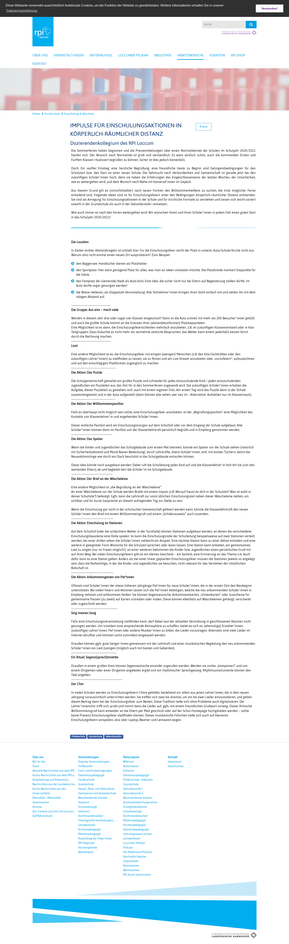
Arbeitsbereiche (190, 55)
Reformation (131, 766)
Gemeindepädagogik (136, 829)
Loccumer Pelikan (133, 55)
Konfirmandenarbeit (90, 815)
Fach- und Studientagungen (95, 770)
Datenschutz (176, 766)
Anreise (37, 806)
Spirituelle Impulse (134, 856)
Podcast (128, 847)
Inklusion (83, 811)
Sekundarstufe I (114, 736)
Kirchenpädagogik (89, 829)
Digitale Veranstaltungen (94, 761)
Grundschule (52, 113)
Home (36, 113)
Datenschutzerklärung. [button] (22, 10)
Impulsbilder (131, 861)
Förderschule (78, 736)
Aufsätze (128, 770)
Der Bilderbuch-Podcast (137, 852)
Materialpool (101, 55)
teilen (204, 126)
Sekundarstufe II (133, 793)
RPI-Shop (238, 55)
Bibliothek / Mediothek (46, 797)
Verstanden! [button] (269, 8)
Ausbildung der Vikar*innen (95, 838)
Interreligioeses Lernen (137, 834)
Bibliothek (162, 55)
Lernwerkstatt (86, 824)
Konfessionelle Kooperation (140, 802)
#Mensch (128, 761)
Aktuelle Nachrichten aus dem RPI (53, 770)
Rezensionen (131, 865)
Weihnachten (131, 870)
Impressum (174, 761)
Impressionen (40, 802)
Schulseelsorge (87, 806)
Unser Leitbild (41, 793)
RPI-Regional (86, 843)
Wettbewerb (85, 852)
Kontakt (39, 64)
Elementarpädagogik (91, 775)
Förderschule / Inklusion (138, 779)
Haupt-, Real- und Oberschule (96, 788)
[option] (144, 89)
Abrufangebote (87, 847)
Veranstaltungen (69, 55)
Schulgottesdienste (135, 806)
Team (35, 766)
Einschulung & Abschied (79, 113)
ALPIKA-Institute (42, 815)
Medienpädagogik (89, 834)
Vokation (217, 55)
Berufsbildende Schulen (93, 797)
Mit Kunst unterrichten (137, 874)
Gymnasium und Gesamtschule (97, 793)
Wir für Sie (38, 761)
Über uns (40, 55)
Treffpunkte (85, 766)
